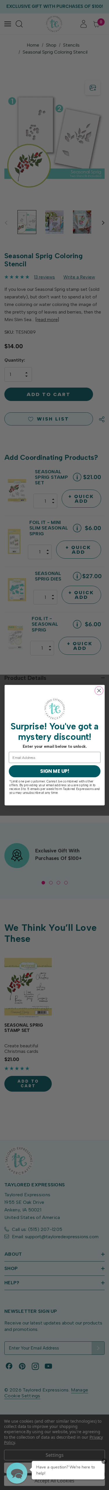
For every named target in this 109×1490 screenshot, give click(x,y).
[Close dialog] (99, 690)
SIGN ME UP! (54, 771)
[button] (16, 1473)
